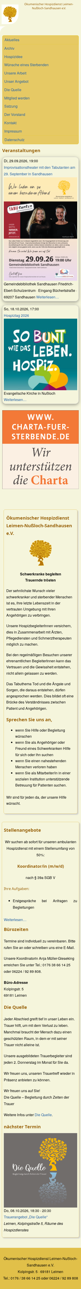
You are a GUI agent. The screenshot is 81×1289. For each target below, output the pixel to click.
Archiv (9, 48)
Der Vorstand (14, 114)
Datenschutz (14, 139)
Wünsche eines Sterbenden (26, 64)
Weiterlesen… (47, 297)
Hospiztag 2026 (16, 315)
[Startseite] (10, 14)
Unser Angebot (16, 81)
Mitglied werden (17, 98)
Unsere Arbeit (15, 73)
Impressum (13, 131)
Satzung (11, 106)
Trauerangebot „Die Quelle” (25, 1216)
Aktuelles (11, 39)
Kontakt (10, 122)
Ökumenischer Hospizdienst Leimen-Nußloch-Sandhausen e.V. (48, 6)
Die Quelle (12, 89)
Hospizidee (13, 56)
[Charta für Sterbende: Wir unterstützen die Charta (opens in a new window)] (40, 449)
